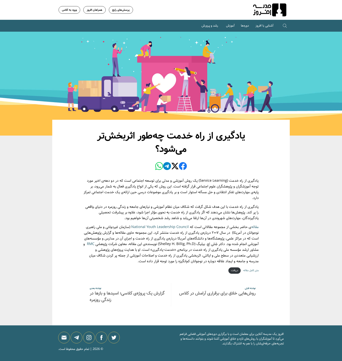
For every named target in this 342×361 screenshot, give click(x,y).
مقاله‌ (255, 227)
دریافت (234, 270)
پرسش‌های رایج (121, 10)
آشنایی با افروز (264, 25)
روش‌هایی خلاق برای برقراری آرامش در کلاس (217, 293)
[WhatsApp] (159, 167)
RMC (90, 244)
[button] (285, 26)
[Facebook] (183, 167)
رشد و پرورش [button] (209, 25)
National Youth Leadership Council (160, 227)
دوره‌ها (245, 25)
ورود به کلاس (69, 10)
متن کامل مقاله (250, 270)
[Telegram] (167, 167)
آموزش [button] (230, 25)
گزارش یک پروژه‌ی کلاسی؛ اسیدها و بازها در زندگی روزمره (127, 296)
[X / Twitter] (175, 167)
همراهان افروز (94, 10)
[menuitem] (264, 26)
